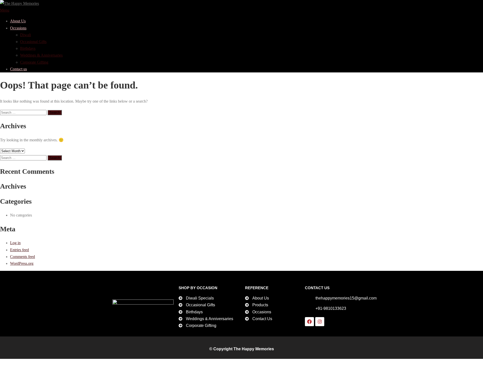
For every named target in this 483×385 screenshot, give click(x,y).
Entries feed (19, 250)
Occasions (18, 28)
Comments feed (22, 256)
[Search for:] (24, 112)
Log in (15, 243)
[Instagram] (319, 321)
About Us (18, 21)
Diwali (25, 35)
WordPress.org (21, 263)
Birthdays (27, 48)
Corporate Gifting (34, 62)
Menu (4, 10)
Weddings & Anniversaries (41, 55)
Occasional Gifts (33, 41)
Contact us (18, 69)
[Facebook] (309, 321)
